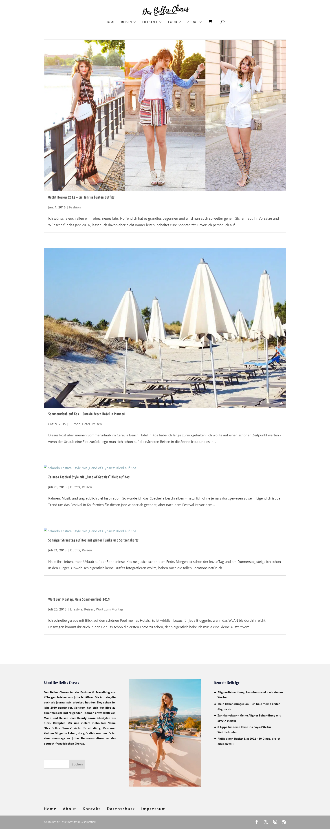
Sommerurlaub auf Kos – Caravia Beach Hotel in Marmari (86, 414)
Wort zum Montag (109, 609)
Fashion (75, 207)
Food (172, 22)
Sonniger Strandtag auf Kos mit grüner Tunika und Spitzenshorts (93, 540)
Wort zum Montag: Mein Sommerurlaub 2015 (79, 599)
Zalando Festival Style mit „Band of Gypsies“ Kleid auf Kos (89, 477)
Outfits (75, 487)
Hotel (86, 424)
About (192, 22)
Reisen (126, 22)
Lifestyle (150, 22)
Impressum (153, 808)
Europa (75, 424)
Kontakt (92, 808)
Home (110, 22)
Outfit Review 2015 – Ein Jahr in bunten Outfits (81, 197)
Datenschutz (121, 808)
